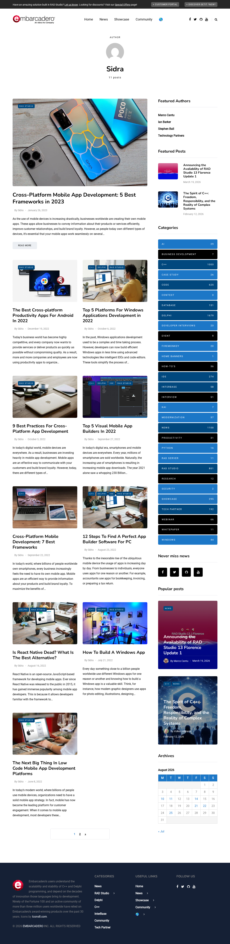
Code (188, 284)
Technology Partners (171, 135)
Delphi (102, 267)
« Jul (161, 831)
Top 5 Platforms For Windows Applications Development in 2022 (113, 315)
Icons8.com (39, 916)
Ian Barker (164, 122)
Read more (24, 245)
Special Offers (122, 4)
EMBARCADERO (33, 926)
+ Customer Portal (165, 4)
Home (88, 19)
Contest (188, 295)
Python (188, 448)
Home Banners (188, 356)
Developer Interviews (188, 325)
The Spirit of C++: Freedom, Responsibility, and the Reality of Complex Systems (199, 201)
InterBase (188, 386)
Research (188, 478)
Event (188, 335)
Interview (188, 397)
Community (144, 19)
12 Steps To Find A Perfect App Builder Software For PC (114, 539)
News (104, 19)
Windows (188, 539)
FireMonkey (188, 346)
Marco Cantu (166, 115)
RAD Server (188, 458)
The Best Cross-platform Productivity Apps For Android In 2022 (43, 315)
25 (170, 813)
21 (196, 806)
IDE (112, 383)
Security (188, 488)
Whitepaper (188, 529)
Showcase (121, 19)
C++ (91, 267)
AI (188, 244)
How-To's (188, 366)
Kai (188, 407)
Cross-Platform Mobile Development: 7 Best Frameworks (35, 542)
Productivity (188, 438)
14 (196, 799)
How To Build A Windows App (114, 652)
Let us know (71, 4)
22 (204, 806)
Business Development (188, 254)
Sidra (21, 210)
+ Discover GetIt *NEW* (201, 4)
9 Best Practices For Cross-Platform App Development (40, 428)
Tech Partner (188, 509)
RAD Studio (26, 106)
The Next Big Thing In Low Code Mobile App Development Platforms (44, 768)
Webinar (188, 519)
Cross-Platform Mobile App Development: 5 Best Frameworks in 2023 (74, 198)
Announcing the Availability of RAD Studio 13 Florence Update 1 (197, 171)
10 (162, 799)
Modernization (188, 417)
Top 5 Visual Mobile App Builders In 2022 (107, 428)
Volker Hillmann (182, 731)
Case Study (188, 274)
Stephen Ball (166, 128)
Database (188, 305)
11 (170, 799)
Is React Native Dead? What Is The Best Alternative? (43, 655)
